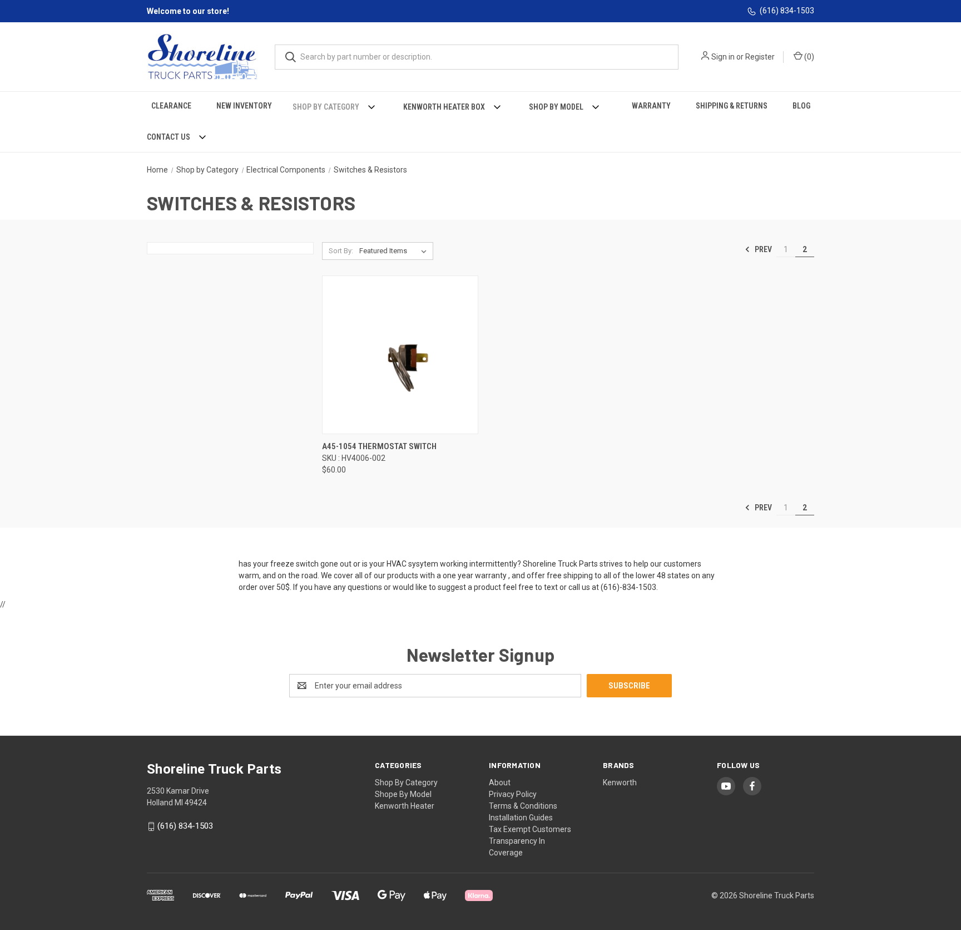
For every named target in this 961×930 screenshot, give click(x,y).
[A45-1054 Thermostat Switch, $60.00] (400, 355)
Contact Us (168, 136)
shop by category (406, 782)
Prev (762, 249)
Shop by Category (326, 106)
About (500, 782)
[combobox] (476, 57)
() (808, 56)
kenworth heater (404, 805)
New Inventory (244, 105)
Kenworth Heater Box (444, 106)
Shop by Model (556, 106)
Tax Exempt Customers (530, 829)
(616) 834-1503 (787, 10)
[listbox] (395, 251)
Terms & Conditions (523, 805)
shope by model (403, 794)
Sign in (723, 56)
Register (760, 56)
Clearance (171, 105)
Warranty (651, 105)
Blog (801, 105)
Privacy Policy (513, 794)
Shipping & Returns (731, 105)
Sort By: (341, 251)
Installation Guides (521, 817)
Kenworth (620, 782)
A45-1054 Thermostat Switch (379, 446)
